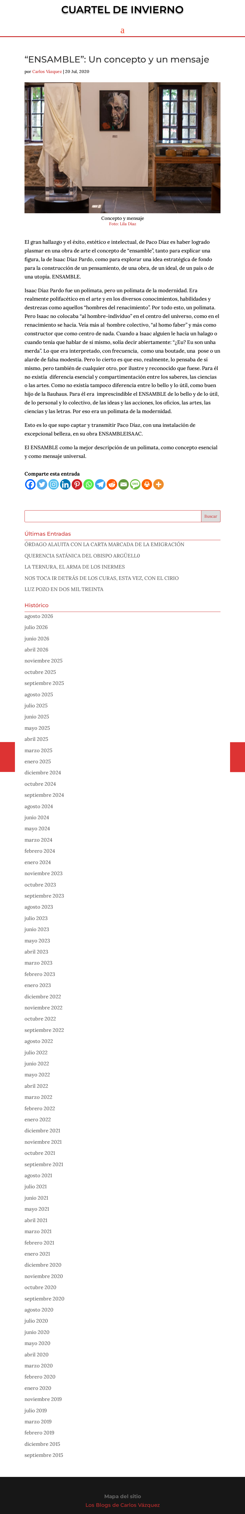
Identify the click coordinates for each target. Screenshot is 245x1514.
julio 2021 (35, 1186)
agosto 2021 (38, 1175)
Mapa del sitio (122, 1496)
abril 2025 (36, 739)
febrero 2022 (39, 1108)
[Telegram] (100, 484)
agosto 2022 (38, 1041)
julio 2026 (36, 627)
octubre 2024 (40, 784)
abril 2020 (36, 1354)
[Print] (147, 484)
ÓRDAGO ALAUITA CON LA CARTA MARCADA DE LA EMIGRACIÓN (104, 544)
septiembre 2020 (44, 1298)
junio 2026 (36, 638)
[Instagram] (53, 484)
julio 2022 (36, 1052)
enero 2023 (37, 985)
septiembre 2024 (44, 795)
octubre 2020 (40, 1287)
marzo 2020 (38, 1365)
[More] (158, 484)
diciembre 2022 (42, 996)
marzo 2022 (38, 1097)
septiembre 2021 (43, 1164)
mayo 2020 (37, 1343)
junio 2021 (36, 1198)
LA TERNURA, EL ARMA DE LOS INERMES (74, 566)
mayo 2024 (37, 828)
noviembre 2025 (43, 660)
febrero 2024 (39, 851)
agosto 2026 (38, 616)
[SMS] (135, 484)
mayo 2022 (37, 1074)
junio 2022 (36, 1063)
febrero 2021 (39, 1242)
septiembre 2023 (44, 895)
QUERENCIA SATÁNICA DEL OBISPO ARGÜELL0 (82, 555)
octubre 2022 (40, 1018)
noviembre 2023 (43, 873)
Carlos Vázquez (47, 71)
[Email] (123, 484)
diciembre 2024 (42, 772)
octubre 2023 (40, 884)
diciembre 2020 (43, 1265)
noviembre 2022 (43, 1007)
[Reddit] (112, 484)
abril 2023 (36, 951)
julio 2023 (36, 918)
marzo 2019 (38, 1421)
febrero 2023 (39, 974)
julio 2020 (36, 1320)
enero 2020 (37, 1388)
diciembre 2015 (42, 1444)
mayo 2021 (36, 1209)
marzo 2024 (38, 840)
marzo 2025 (38, 750)
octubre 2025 (40, 672)
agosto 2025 (38, 694)
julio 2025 (36, 705)
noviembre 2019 (43, 1399)
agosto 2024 (38, 806)
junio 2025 (36, 716)
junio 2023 (36, 929)
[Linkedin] (65, 484)
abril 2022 (36, 1086)
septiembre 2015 (43, 1455)
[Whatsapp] (88, 484)
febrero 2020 (40, 1376)
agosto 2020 (38, 1309)
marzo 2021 (37, 1231)
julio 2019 (35, 1410)
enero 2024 (37, 862)
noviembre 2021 (43, 1142)
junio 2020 (37, 1332)
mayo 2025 (37, 728)
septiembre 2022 (44, 1030)
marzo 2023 (38, 962)
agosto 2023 (38, 907)
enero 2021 (37, 1254)
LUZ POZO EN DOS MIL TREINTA (63, 589)
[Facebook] (30, 484)
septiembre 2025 (44, 683)
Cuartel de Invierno (122, 9)
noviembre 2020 (43, 1276)
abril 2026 (36, 649)
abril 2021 (35, 1220)
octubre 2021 (39, 1153)
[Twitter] (42, 484)
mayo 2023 (37, 940)
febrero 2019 (39, 1432)
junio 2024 (36, 817)
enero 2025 (37, 761)
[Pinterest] (77, 484)
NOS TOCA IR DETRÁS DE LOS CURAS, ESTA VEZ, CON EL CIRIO (101, 578)
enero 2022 (37, 1119)
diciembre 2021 (42, 1130)
